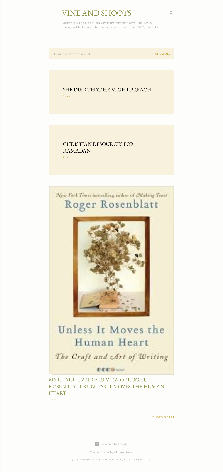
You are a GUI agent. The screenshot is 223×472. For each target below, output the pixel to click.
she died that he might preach (107, 89)
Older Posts (163, 417)
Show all (162, 53)
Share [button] (66, 96)
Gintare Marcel (123, 452)
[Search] (171, 12)
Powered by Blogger (114, 444)
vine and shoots (97, 13)
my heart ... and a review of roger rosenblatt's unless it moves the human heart (106, 386)
